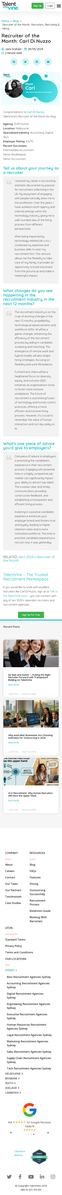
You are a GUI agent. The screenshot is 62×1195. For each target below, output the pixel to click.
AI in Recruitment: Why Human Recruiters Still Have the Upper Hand (30, 794)
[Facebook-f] (20, 1176)
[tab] (29, 971)
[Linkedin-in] (42, 1176)
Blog (16, 21)
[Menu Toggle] (59, 5)
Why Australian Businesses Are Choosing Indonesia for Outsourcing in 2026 (30, 736)
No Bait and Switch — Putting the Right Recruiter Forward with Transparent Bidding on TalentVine (29, 677)
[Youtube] (31, 1176)
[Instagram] (52, 1176)
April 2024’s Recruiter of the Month (29, 559)
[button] (14, 62)
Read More (13, 684)
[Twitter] (9, 1176)
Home (5, 21)
